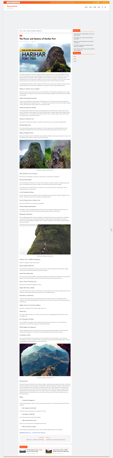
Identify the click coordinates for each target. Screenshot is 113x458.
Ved (21, 41)
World (95, 7)
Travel (90, 7)
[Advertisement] (56, 20)
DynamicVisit (12, 6)
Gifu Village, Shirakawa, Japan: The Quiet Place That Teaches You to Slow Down (60, 2)
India (99, 7)
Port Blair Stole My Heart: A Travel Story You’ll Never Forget (34, 450)
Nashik (67, 110)
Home (86, 7)
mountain (64, 76)
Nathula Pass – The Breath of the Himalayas (35, 432)
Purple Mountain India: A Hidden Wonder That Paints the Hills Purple (61, 450)
